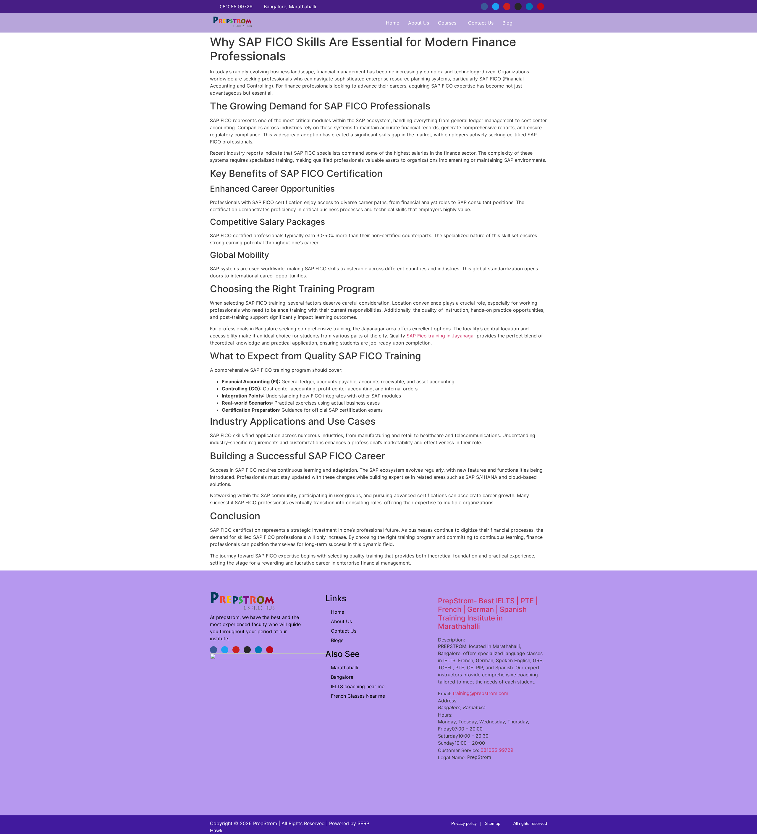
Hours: (445, 714)
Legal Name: (452, 757)
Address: (447, 700)
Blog (507, 23)
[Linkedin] (529, 6)
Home (392, 23)
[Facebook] (484, 6)
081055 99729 (497, 750)
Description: (451, 639)
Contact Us (481, 23)
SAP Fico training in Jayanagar (441, 336)
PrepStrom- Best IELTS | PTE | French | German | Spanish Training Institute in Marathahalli (488, 614)
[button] (449, 23)
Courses (447, 23)
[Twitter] (495, 6)
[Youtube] (506, 6)
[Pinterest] (540, 6)
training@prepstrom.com (480, 693)
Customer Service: (458, 750)
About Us (418, 23)
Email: (444, 693)
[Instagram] (518, 6)
